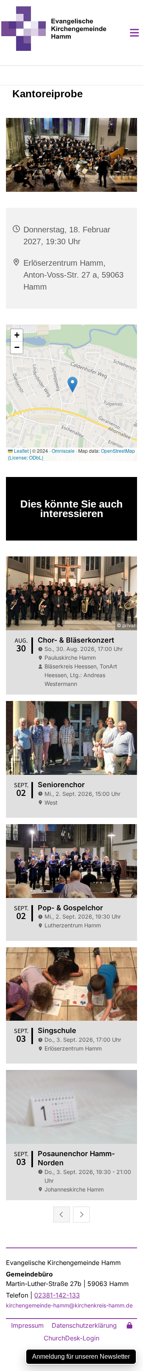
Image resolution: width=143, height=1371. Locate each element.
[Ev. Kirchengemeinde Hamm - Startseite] (53, 28)
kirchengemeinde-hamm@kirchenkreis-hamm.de (69, 1305)
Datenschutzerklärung (84, 1325)
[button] (125, 32)
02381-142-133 (57, 1295)
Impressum (27, 1325)
